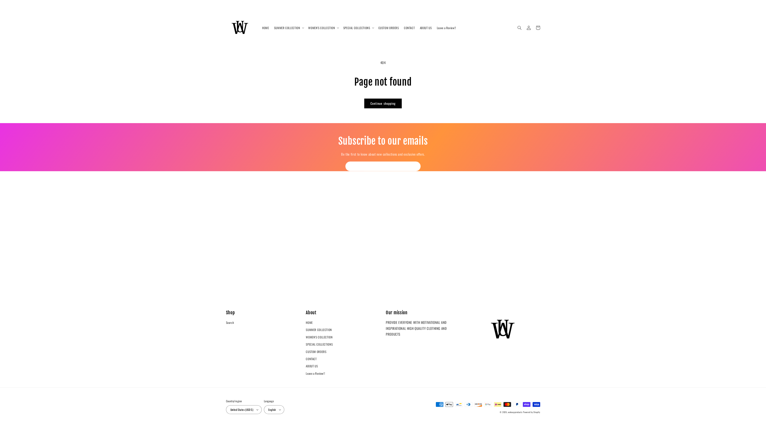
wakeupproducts (515, 412)
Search (230, 322)
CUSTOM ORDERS (316, 351)
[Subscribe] (416, 166)
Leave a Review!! (315, 373)
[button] (288, 28)
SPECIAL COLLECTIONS (319, 344)
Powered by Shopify (531, 412)
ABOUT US (312, 366)
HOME (309, 322)
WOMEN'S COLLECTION (319, 337)
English (272, 410)
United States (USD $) (242, 410)
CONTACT (311, 359)
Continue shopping (383, 103)
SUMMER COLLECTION (319, 329)
